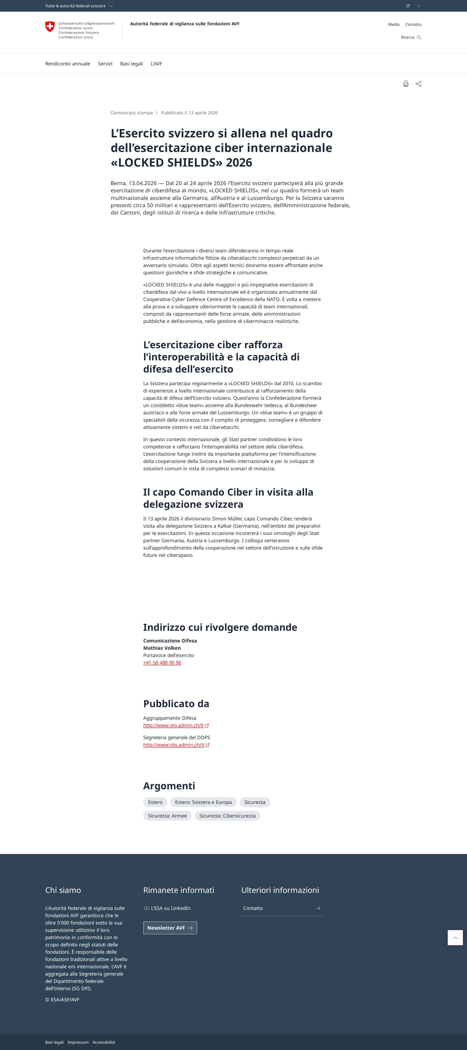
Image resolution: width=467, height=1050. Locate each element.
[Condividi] (418, 83)
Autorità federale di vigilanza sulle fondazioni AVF (185, 24)
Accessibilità (104, 1042)
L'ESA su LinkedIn (170, 908)
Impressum (78, 1042)
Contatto (253, 908)
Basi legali (54, 1042)
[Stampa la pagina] (405, 83)
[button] (105, 63)
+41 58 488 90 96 (162, 662)
